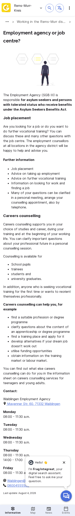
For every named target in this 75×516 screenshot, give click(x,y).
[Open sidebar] (69, 8)
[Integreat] (6, 8)
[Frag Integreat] (66, 496)
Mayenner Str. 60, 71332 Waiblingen (33, 404)
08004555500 (18, 486)
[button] (59, 8)
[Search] (49, 8)
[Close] (64, 462)
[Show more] (7, 22)
